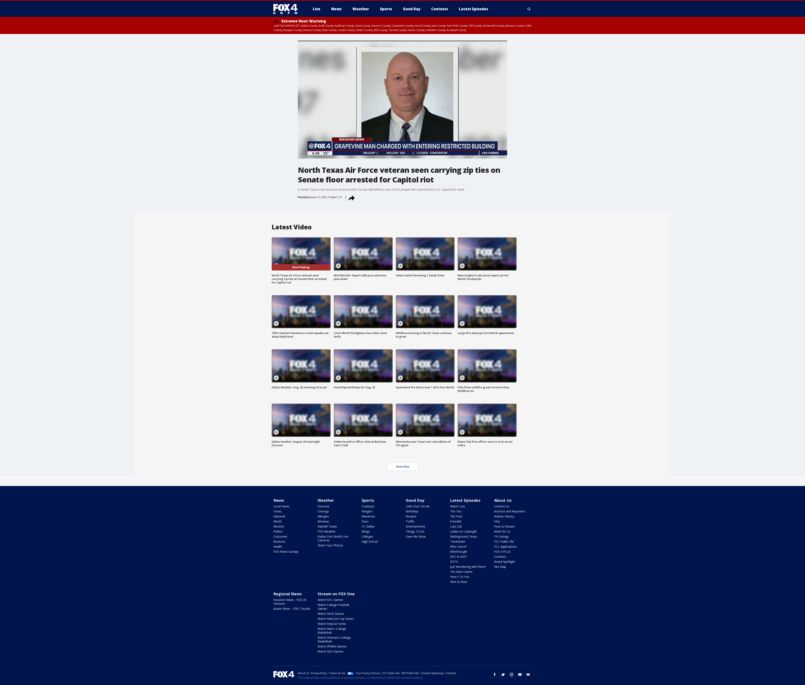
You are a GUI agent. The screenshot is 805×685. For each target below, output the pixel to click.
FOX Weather (327, 531)
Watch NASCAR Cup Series (336, 619)
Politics (278, 531)
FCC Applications (505, 547)
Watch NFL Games (330, 600)
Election (278, 526)
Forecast (324, 506)
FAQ (497, 521)
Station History (504, 516)
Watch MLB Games (331, 614)
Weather (326, 500)
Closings (323, 511)
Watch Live (457, 506)
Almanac (323, 521)
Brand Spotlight (504, 562)
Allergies (323, 516)
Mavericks (368, 516)
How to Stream (504, 526)
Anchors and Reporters (509, 511)
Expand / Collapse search (529, 9)
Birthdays (412, 511)
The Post (456, 516)
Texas (277, 511)
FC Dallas (368, 526)
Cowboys (368, 506)
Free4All (455, 521)
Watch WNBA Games (332, 646)
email (528, 674)
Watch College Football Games (333, 607)
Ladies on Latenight (463, 531)
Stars (365, 521)
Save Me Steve (416, 536)
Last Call (456, 526)
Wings (366, 531)
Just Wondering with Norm (468, 567)
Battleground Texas (463, 536)
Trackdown (457, 541)
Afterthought (458, 552)
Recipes (411, 516)
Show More (402, 466)
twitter (503, 674)
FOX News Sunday (285, 552)
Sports (368, 500)
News (278, 500)
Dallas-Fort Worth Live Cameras (333, 538)
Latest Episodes (465, 500)
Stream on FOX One (336, 593)
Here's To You (459, 577)
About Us (503, 500)
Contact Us (501, 506)
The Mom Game (461, 572)
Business (279, 541)
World (277, 521)
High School (370, 541)
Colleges (367, 536)
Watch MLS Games (331, 651)
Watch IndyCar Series (332, 624)
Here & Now (458, 582)
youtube (520, 674)
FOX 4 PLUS (502, 552)
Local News (281, 506)
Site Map (500, 567)
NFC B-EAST (458, 557)
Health (277, 547)
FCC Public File (504, 541)
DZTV (454, 562)
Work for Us (502, 531)
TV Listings (501, 536)
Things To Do (415, 531)
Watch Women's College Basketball (334, 639)
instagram (511, 674)
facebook (494, 674)
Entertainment (415, 526)
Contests (500, 557)
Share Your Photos (330, 545)
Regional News (287, 593)
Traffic (410, 521)
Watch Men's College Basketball (332, 630)
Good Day (415, 500)
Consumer (280, 536)
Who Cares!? (458, 547)
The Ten (455, 511)
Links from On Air (418, 506)
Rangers (367, 511)
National (279, 516)
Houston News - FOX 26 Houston (289, 602)
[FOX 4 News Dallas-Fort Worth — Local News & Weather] (287, 9)
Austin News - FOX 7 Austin (291, 609)
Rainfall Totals (327, 526)
